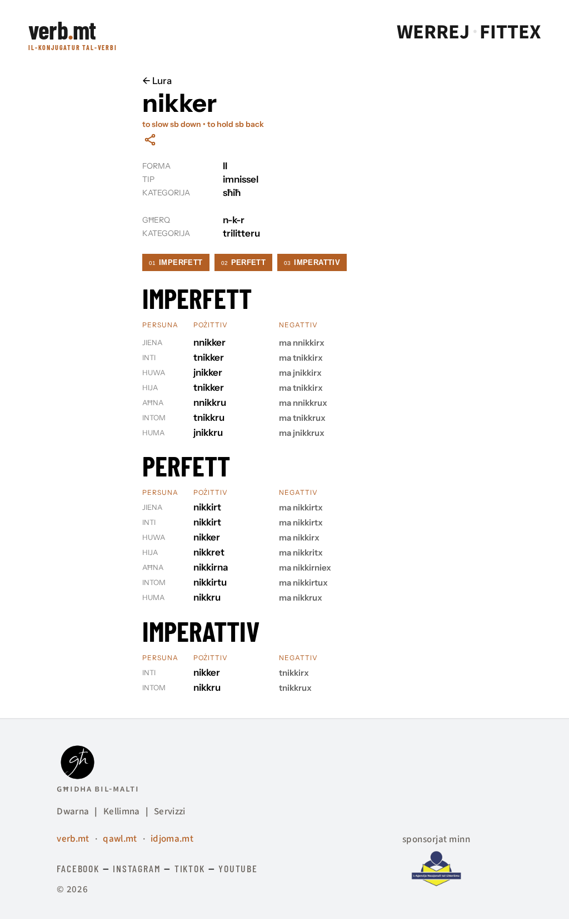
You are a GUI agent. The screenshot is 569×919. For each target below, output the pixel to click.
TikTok (189, 868)
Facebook (78, 868)
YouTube (238, 868)
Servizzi (170, 811)
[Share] (150, 140)
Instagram (137, 868)
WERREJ (433, 32)
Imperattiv (312, 262)
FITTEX (510, 32)
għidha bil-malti (98, 788)
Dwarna (73, 811)
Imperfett (176, 262)
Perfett (243, 262)
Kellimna (121, 811)
